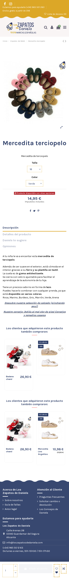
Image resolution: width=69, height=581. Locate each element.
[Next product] (65, 41)
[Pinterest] (38, 210)
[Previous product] (64, 41)
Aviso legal (11, 509)
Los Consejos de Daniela (48, 511)
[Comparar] (27, 352)
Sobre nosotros (14, 500)
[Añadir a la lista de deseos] (56, 570)
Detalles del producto (17, 234)
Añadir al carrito (38, 568)
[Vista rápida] (27, 358)
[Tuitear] (34, 210)
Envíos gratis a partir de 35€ (16, 10)
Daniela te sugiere (15, 240)
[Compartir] (30, 210)
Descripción (10, 227)
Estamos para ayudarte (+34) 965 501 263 (24, 7)
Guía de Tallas (13, 504)
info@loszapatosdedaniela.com (24, 542)
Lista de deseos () (56, 14)
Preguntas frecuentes (52, 496)
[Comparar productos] (64, 568)
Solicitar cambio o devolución (49, 503)
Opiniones (9, 246)
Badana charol (10, 377)
